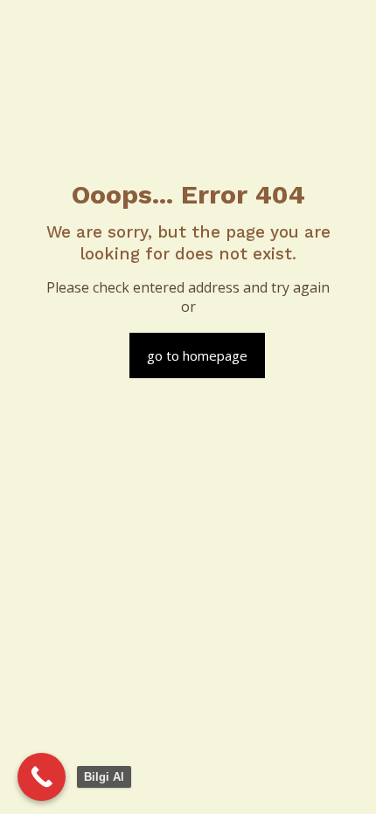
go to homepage (197, 355)
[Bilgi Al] (41, 777)
